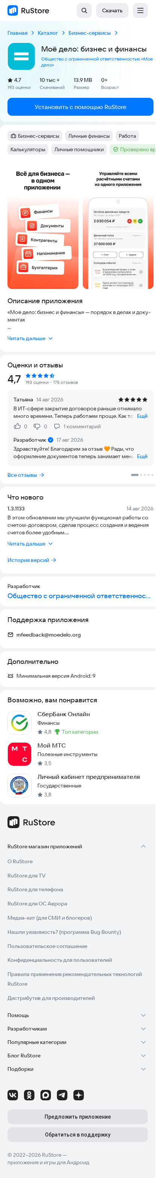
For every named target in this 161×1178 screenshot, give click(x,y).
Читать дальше (26, 338)
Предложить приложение (78, 1117)
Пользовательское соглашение (47, 946)
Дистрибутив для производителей (51, 998)
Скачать (112, 10)
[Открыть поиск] (84, 10)
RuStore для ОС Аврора (37, 903)
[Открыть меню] (140, 10)
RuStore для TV (26, 875)
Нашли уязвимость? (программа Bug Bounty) (64, 932)
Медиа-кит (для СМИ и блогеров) (49, 917)
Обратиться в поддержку (77, 1135)
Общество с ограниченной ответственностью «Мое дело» (97, 62)
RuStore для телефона (35, 889)
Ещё (142, 416)
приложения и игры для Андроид (48, 1162)
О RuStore (20, 861)
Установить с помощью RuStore (81, 107)
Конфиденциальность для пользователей (59, 960)
